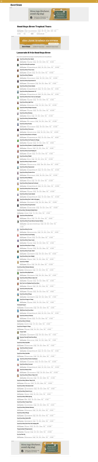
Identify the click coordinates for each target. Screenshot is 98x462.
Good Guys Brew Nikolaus (26, 177)
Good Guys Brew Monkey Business (25, 267)
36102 (32, 33)
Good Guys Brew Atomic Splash (27, 86)
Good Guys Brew (20, 30)
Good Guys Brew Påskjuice (26, 75)
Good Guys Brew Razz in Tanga (27, 245)
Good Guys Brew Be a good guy (27, 64)
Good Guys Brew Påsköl (25, 156)
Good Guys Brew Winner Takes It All (28, 375)
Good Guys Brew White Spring (24, 396)
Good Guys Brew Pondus (26, 123)
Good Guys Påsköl (24, 261)
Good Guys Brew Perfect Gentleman (28, 358)
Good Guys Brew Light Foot (26, 102)
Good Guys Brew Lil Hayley (26, 315)
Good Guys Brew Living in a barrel (28, 161)
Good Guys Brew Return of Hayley (28, 134)
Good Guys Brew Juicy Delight (27, 256)
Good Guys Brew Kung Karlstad (27, 204)
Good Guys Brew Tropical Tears (24, 402)
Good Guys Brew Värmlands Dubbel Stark (27, 210)
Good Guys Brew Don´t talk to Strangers (29, 199)
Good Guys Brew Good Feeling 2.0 (28, 150)
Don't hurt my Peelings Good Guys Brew (29, 283)
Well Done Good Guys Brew (26, 310)
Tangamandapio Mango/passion (24, 429)
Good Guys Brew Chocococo (27, 129)
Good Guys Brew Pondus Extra (27, 172)
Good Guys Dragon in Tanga (26, 299)
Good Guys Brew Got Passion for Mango (29, 140)
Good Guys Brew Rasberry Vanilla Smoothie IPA (31, 145)
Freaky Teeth (23, 331)
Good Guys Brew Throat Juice (27, 69)
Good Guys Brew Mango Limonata (28, 107)
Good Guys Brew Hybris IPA (24, 418)
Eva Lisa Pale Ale (21, 434)
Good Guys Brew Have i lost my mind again (30, 96)
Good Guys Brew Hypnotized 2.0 (28, 80)
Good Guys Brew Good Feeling (27, 234)
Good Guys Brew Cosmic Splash (27, 194)
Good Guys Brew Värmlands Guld (25, 385)
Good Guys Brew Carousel (26, 348)
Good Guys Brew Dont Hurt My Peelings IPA (28, 423)
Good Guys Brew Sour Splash (27, 59)
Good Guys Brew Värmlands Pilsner (28, 118)
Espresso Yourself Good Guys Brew (28, 337)
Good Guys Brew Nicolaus (26, 113)
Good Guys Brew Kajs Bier (23, 342)
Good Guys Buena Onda (25, 369)
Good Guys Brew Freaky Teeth (27, 250)
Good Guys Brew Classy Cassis (27, 240)
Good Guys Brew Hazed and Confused (29, 183)
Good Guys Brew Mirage (26, 294)
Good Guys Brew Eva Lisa (26, 229)
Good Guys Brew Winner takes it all (28, 277)
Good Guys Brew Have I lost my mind (29, 188)
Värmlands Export (21, 304)
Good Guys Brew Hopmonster (27, 167)
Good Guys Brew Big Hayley (26, 272)
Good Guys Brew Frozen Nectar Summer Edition (31, 221)
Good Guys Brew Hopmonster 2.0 (28, 91)
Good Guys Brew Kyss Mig (26, 288)
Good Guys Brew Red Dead (26, 215)
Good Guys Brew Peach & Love (24, 391)
